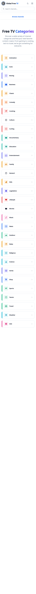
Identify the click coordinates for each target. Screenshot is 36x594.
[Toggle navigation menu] (32, 3)
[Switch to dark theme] (28, 3)
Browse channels (18, 17)
